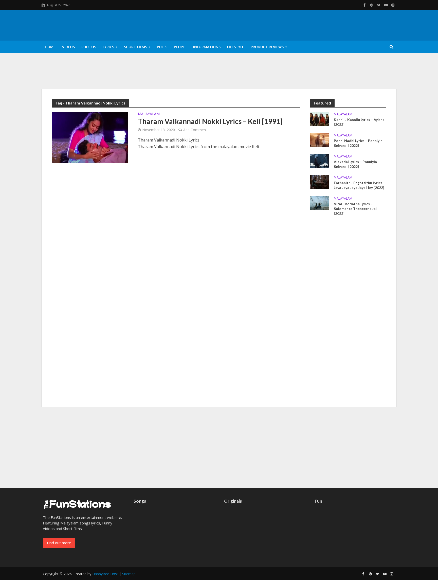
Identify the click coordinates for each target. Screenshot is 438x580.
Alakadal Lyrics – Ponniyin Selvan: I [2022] (355, 164)
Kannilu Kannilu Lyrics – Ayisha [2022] (359, 122)
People (180, 46)
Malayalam (149, 114)
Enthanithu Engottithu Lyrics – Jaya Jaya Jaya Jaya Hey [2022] (359, 185)
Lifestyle (235, 46)
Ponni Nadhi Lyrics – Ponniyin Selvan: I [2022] (358, 143)
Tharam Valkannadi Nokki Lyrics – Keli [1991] (210, 121)
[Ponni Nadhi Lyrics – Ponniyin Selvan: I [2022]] (319, 139)
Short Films (135, 46)
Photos (88, 46)
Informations (207, 46)
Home (50, 46)
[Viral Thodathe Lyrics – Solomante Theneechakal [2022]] (319, 202)
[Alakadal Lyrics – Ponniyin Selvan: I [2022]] (319, 160)
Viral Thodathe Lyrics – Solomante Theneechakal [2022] (355, 209)
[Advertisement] (348, 313)
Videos (68, 46)
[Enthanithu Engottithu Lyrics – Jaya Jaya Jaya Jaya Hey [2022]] (319, 181)
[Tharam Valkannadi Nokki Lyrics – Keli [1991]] (90, 137)
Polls (162, 46)
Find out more (59, 542)
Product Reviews (267, 46)
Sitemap (129, 573)
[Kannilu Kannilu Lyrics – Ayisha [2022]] (319, 118)
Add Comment (195, 129)
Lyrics (108, 46)
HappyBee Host (105, 573)
